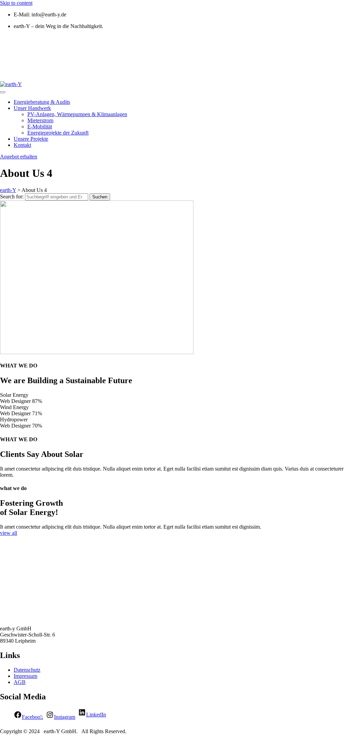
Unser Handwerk (32, 108)
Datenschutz (27, 670)
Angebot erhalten (18, 156)
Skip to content (16, 3)
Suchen (99, 196)
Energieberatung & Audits (42, 102)
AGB (20, 682)
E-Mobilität (39, 126)
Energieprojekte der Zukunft (58, 133)
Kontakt (22, 145)
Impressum (25, 676)
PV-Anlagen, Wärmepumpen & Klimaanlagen (77, 114)
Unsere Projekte (31, 139)
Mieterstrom (40, 120)
